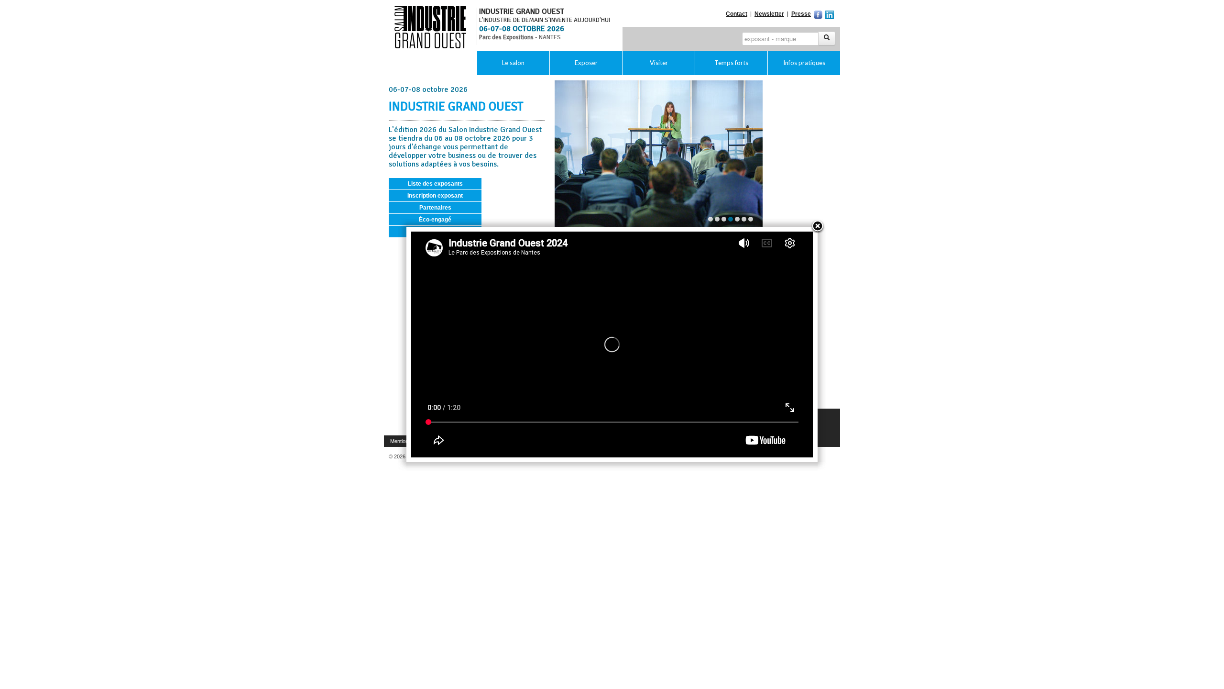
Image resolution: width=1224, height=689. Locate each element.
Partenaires (435, 207)
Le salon (513, 63)
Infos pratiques (804, 63)
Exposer (586, 63)
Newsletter (769, 14)
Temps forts (731, 63)
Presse (801, 14)
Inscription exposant (435, 195)
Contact (736, 14)
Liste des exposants (435, 183)
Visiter (659, 63)
